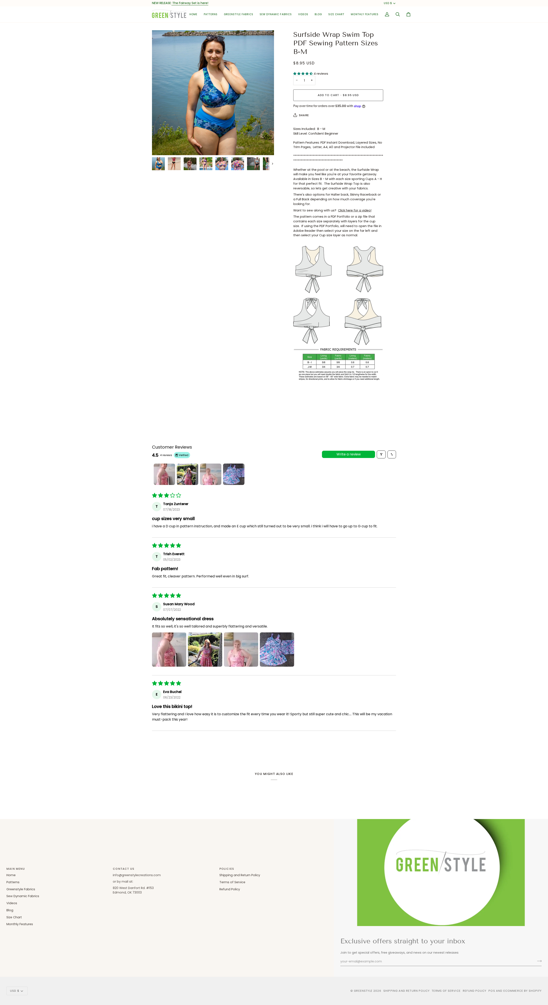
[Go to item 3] (210, 474)
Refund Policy (229, 889)
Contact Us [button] (123, 869)
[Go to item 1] (164, 474)
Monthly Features (19, 924)
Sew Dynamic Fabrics (22, 896)
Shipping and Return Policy (239, 875)
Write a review (349, 454)
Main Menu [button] (15, 869)
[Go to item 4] (233, 474)
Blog (9, 910)
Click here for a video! (354, 210)
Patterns (12, 882)
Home (11, 875)
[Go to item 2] (187, 474)
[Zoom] (213, 92)
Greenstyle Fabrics (20, 889)
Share (304, 115)
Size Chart (14, 917)
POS (491, 991)
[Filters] (381, 454)
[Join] (538, 960)
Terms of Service (232, 882)
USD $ (388, 3)
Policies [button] (226, 869)
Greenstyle (363, 991)
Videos (11, 903)
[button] (211, 14)
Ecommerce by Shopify (522, 991)
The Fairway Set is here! (189, 3)
